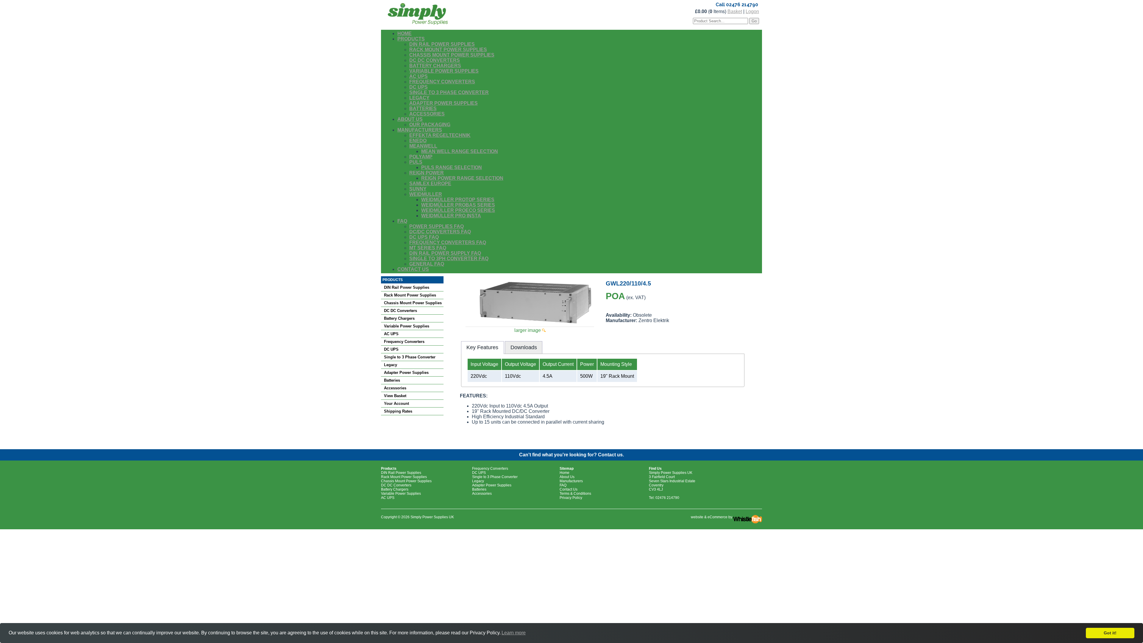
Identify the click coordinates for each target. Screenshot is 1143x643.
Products (411, 38)
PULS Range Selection (451, 167)
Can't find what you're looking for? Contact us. (571, 454)
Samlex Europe (430, 183)
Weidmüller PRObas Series (458, 204)
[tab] (482, 347)
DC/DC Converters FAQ (440, 231)
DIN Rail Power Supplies (442, 44)
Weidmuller (425, 194)
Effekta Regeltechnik (440, 135)
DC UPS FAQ (424, 237)
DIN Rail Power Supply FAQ (445, 253)
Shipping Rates (398, 411)
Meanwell (423, 146)
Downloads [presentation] (523, 347)
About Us (410, 119)
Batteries (423, 108)
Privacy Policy (571, 498)
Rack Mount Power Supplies (448, 49)
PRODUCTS (392, 280)
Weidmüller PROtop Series (457, 199)
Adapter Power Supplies (443, 103)
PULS (415, 162)
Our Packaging (429, 124)
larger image (528, 330)
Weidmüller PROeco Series (458, 210)
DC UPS (418, 87)
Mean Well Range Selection (459, 151)
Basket (734, 11)
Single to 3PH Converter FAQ (448, 258)
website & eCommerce (709, 517)
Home (404, 33)
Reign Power (426, 172)
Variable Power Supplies (444, 71)
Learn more (514, 632)
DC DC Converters (434, 60)
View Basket (395, 396)
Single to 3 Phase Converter (449, 92)
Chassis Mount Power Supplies (451, 54)
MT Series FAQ (427, 247)
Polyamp (420, 156)
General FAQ (426, 263)
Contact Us (413, 269)
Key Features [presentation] (482, 347)
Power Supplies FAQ (436, 226)
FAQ (402, 221)
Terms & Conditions (575, 493)
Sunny (418, 188)
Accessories (427, 113)
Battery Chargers (435, 65)
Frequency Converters (442, 81)
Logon (752, 11)
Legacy (419, 97)
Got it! (1110, 632)
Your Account (396, 403)
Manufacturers (419, 129)
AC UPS (418, 76)
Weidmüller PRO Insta (451, 215)
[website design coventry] (747, 517)
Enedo (418, 140)
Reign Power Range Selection (462, 178)
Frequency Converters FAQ (447, 242)
